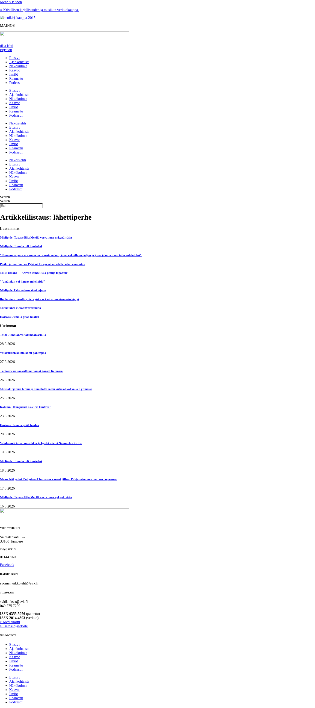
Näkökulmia (18, 66)
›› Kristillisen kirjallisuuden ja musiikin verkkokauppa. (39, 10)
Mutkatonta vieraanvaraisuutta (20, 308)
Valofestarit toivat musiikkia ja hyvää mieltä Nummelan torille (41, 443)
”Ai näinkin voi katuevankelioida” (22, 281)
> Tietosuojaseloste (14, 626)
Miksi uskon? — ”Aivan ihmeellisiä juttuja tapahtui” (34, 272)
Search (5, 197)
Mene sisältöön (11, 2)
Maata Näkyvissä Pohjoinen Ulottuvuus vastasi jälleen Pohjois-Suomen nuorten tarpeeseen (58, 479)
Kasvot (14, 70)
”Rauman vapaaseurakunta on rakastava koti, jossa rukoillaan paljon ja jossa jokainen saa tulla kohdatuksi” (71, 255)
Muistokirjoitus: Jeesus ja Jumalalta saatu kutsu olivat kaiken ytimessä (46, 389)
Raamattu (16, 78)
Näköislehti (17, 123)
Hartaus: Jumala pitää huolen (19, 317)
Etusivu (14, 58)
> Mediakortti (10, 622)
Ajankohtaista (19, 62)
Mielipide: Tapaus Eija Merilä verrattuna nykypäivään (36, 237)
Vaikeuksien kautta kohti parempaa (23, 352)
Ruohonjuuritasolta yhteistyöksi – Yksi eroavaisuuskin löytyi (39, 299)
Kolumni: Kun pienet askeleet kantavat (25, 407)
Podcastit (15, 83)
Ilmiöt (13, 74)
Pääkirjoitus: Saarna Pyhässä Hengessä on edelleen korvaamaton (42, 264)
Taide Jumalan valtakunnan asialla (23, 334)
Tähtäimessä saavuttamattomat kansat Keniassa (31, 371)
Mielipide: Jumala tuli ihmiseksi (21, 246)
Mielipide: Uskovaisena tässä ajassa (23, 290)
